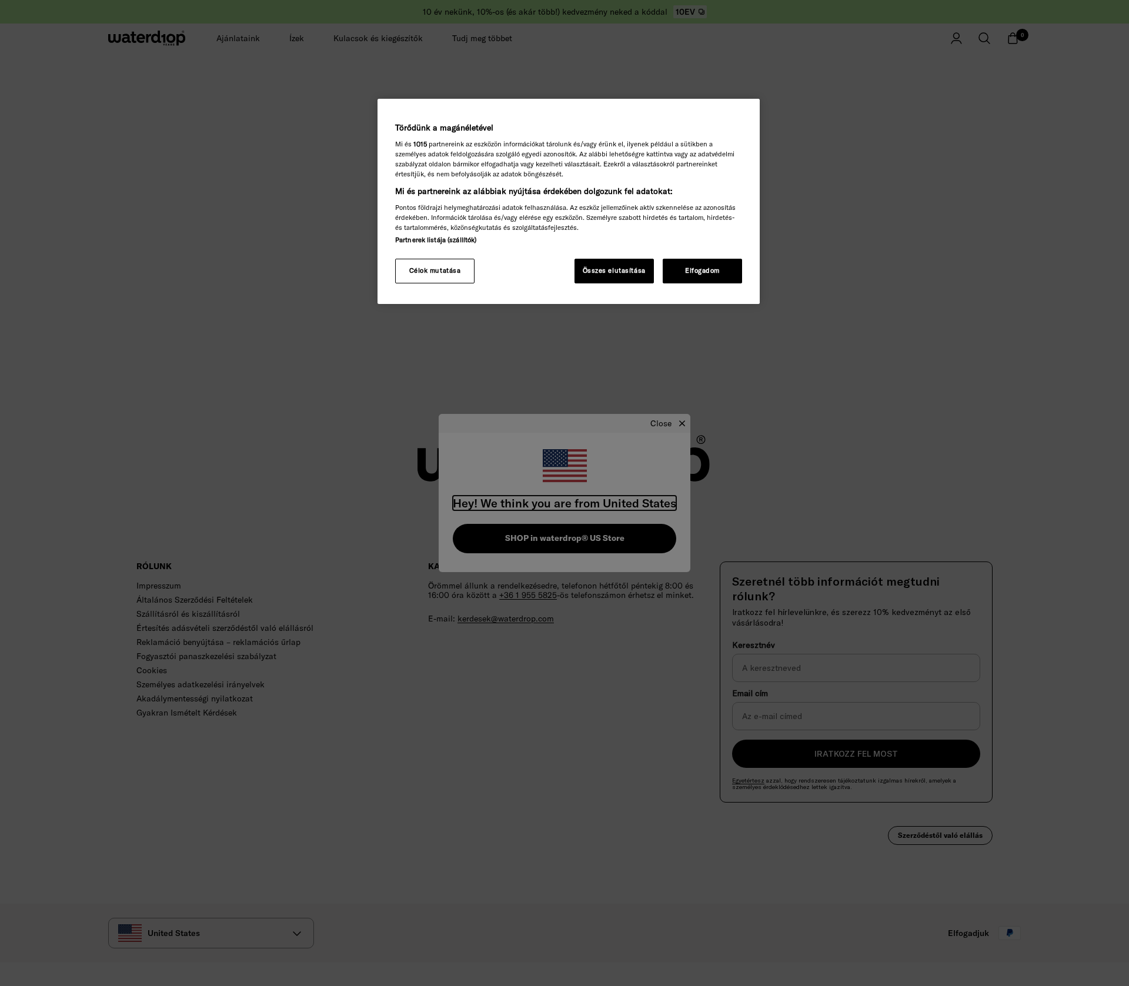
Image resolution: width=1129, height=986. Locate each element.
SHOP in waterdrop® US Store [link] (564, 538)
